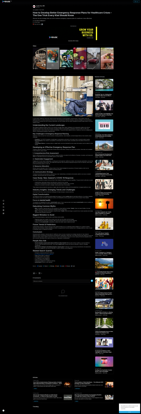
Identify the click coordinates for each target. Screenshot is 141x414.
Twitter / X (46, 266)
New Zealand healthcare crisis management (44, 254)
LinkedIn (62, 266)
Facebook (40, 266)
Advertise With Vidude (73, 40)
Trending (35, 406)
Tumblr (73, 266)
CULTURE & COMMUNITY (39, 20)
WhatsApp (52, 266)
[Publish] (92, 281)
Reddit (57, 266)
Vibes (34, 46)
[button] (3, 207)
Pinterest (68, 266)
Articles (35, 377)
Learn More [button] (123, 408)
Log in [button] (137, 1)
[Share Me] (42, 24)
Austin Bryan (39, 6)
